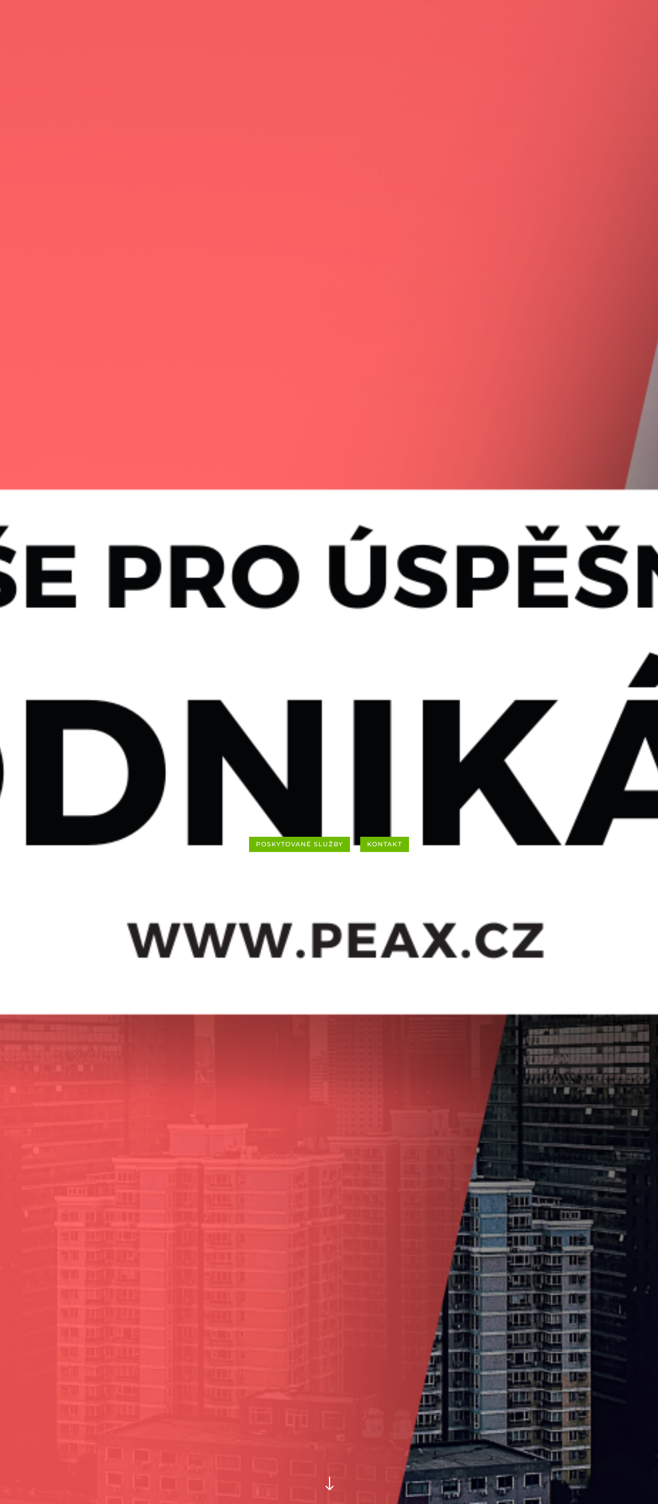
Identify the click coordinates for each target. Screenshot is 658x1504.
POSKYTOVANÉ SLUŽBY (299, 844)
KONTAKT (384, 844)
